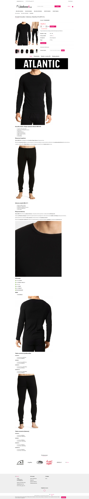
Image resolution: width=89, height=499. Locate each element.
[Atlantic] (59, 462)
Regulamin (32, 480)
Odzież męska (56, 11)
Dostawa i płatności (33, 481)
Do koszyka (52, 26)
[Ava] (69, 462)
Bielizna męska (28, 11)
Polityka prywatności (33, 483)
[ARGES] (39, 462)
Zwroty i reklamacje (33, 478)
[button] (32, 476)
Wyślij (63, 50)
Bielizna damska (19, 11)
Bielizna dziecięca (38, 11)
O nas (46, 478)
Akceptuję (63, 497)
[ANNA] (30, 462)
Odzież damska (47, 11)
